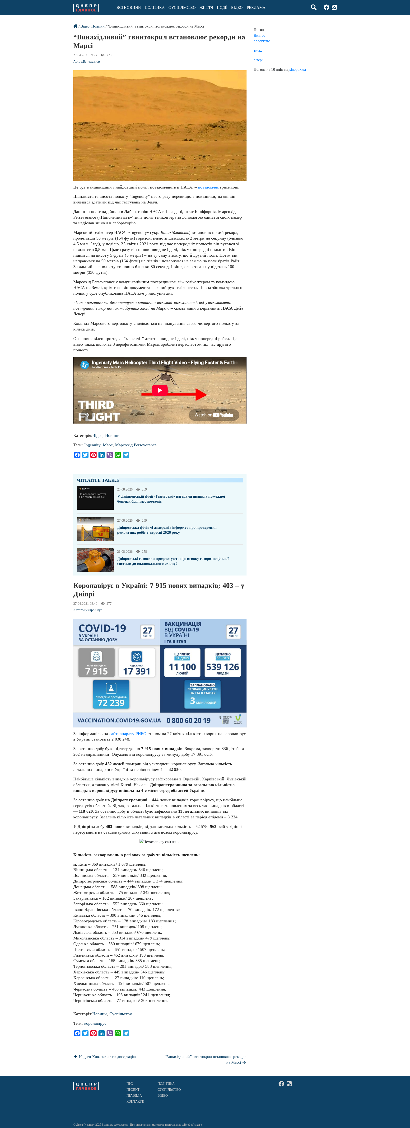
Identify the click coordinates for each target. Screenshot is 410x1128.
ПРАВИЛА (134, 1095)
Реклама (256, 7)
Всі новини (128, 7)
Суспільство (182, 7)
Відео (237, 7)
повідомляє (208, 187)
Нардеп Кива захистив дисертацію (107, 1057)
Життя (206, 7)
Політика (155, 7)
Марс (108, 445)
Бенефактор (91, 61)
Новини (97, 26)
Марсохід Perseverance (136, 445)
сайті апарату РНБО (128, 733)
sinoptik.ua (297, 69)
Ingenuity (92, 445)
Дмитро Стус (92, 610)
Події (222, 7)
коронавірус (95, 1023)
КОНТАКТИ (135, 1101)
